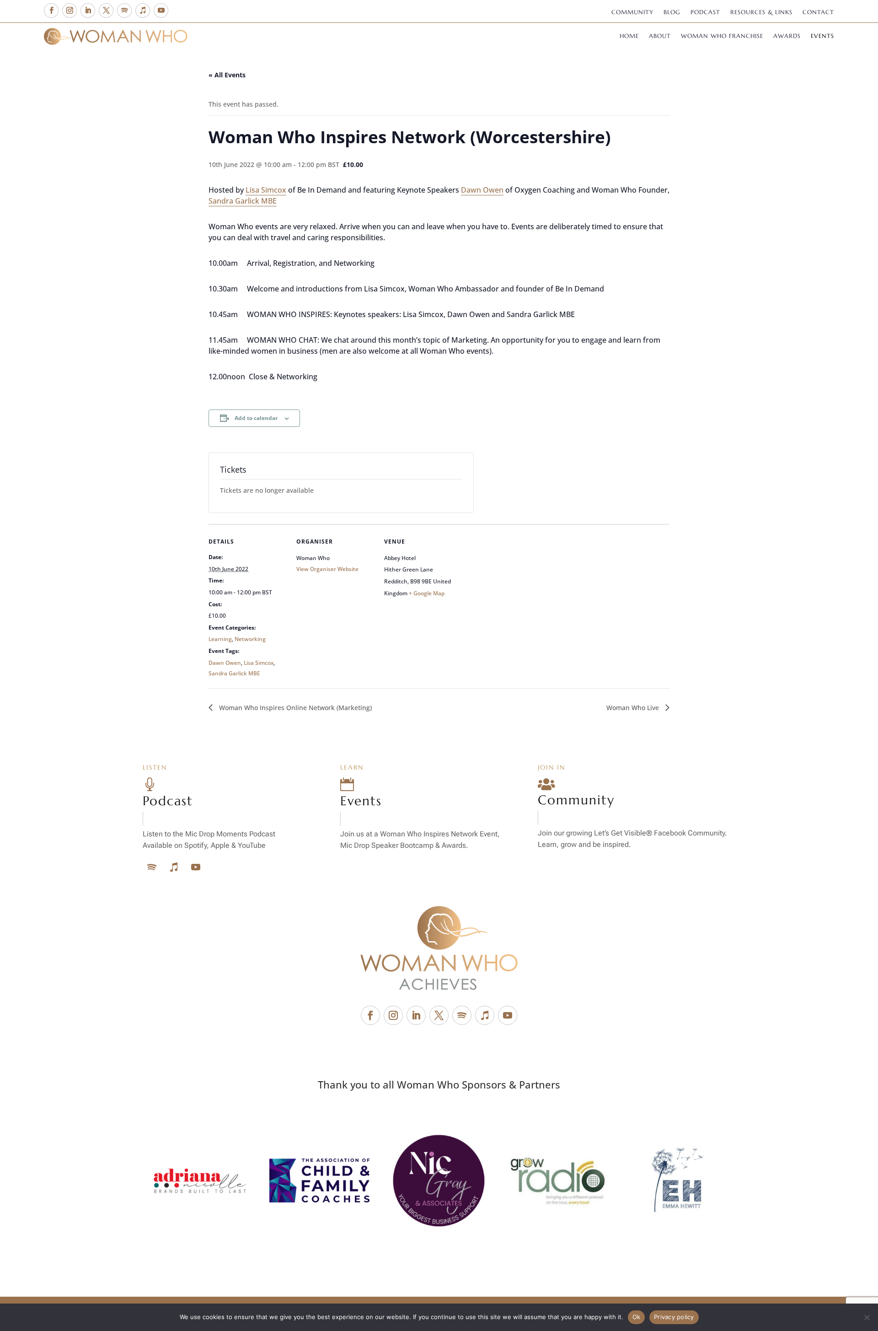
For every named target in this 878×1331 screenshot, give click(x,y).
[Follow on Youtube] (161, 10)
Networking (250, 639)
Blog (672, 12)
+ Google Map (426, 593)
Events (822, 36)
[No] (866, 1317)
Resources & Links (761, 12)
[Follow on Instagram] (69, 10)
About (660, 36)
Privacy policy (674, 1316)
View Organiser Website (327, 569)
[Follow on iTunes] (142, 10)
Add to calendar (256, 418)
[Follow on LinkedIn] (87, 10)
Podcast (705, 12)
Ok (636, 1316)
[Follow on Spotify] (124, 10)
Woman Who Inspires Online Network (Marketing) (294, 707)
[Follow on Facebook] (51, 10)
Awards (787, 36)
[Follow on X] (106, 10)
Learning (220, 639)
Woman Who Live (633, 707)
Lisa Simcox (266, 190)
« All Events (227, 74)
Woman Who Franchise (722, 36)
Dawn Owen (482, 190)
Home (629, 36)
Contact (818, 12)
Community (632, 12)
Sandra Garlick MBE (243, 201)
